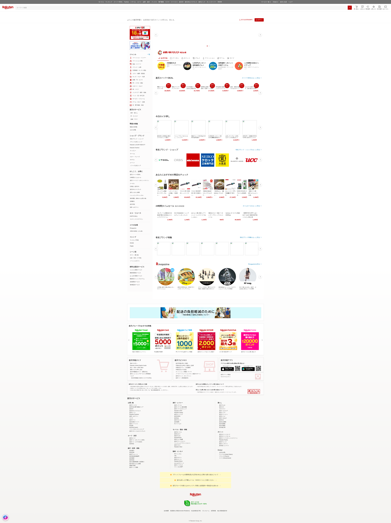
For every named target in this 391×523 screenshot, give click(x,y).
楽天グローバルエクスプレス (137, 449)
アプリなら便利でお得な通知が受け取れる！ (233, 363)
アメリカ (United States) (226, 472)
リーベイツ (174, 2)
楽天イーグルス (178, 483)
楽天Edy (131, 461)
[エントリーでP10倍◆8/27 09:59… (230, 193)
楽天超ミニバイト (224, 463)
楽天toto (176, 436)
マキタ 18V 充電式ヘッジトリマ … (185, 193)
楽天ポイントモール (224, 454)
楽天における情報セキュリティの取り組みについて (210, 384)
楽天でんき (222, 423)
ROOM (220, 2)
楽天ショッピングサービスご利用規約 (140, 373)
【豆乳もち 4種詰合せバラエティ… (219, 193)
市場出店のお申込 (181, 365)
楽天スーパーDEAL (135, 174)
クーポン (132, 183)
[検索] (350, 8)
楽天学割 (132, 204)
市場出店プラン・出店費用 (183, 367)
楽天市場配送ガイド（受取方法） (139, 371)
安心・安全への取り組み (136, 367)
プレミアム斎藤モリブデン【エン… (161, 193)
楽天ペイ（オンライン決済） (137, 457)
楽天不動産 (222, 443)
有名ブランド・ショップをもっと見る (248, 149)
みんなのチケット (179, 481)
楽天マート (132, 437)
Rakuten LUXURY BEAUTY (137, 144)
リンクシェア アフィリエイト (182, 461)
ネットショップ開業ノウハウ (184, 371)
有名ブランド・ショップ (136, 139)
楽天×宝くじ (177, 437)
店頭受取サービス (135, 282)
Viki (175, 473)
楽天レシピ (222, 434)
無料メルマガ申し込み (136, 369)
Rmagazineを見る (254, 264)
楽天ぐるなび (223, 436)
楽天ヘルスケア (223, 428)
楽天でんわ (177, 453)
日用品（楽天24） (135, 186)
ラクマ (167, 2)
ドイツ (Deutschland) (225, 476)
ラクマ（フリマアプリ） (136, 219)
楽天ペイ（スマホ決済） (136, 459)
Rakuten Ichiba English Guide (138, 365)
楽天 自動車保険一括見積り (136, 479)
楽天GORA (177, 434)
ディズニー (133, 150)
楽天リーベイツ (133, 441)
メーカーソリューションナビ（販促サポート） (188, 373)
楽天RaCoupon (133, 445)
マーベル (132, 153)
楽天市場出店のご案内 (182, 363)
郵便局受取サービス (135, 273)
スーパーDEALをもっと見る (251, 78)
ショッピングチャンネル (136, 195)
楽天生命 (131, 477)
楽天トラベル (178, 423)
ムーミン (132, 162)
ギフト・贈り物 (134, 255)
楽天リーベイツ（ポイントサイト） (139, 180)
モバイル (101, 2)
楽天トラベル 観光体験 (180, 425)
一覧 (148, 54)
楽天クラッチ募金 (226, 374)
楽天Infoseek (177, 455)
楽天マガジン (178, 475)
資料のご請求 (190, 365)
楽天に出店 (283, 2)
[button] (362, 8)
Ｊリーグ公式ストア (135, 165)
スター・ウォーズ (135, 156)
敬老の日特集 (133, 127)
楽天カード (132, 456)
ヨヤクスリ (222, 426)
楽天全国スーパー (134, 439)
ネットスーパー (211, 2)
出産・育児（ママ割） (136, 258)
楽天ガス (221, 425)
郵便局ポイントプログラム (137, 279)
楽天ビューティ (223, 432)
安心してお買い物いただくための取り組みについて (210, 389)
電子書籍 (161, 2)
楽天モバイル (178, 450)
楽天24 (181, 2)
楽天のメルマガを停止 (145, 378)
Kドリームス (177, 441)
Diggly (131, 246)
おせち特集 (133, 130)
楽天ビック (202, 2)
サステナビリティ (226, 376)
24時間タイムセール (135, 177)
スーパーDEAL (118, 2)
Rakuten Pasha (223, 457)
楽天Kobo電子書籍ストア (136, 425)
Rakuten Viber (178, 464)
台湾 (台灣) (222, 470)
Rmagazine (133, 228)
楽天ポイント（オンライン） (184, 376)
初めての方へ (133, 363)
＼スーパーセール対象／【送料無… (173, 193)
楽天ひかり (177, 451)
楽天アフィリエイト (179, 459)
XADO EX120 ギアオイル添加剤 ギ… (242, 193)
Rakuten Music (178, 479)
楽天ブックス (133, 423)
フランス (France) (224, 474)
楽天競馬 (176, 439)
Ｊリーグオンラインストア (136, 447)
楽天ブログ (177, 463)
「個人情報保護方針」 (155, 390)
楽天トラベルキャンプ (180, 426)
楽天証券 (131, 470)
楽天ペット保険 (133, 485)
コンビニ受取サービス (136, 270)
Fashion (126, 2)
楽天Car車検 (222, 439)
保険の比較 (132, 483)
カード (139, 2)
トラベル (133, 2)
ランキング (108, 2)
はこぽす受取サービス (136, 276)
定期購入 (132, 201)
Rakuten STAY (178, 428)
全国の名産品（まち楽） (136, 231)
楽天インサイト (223, 461)
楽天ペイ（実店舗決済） (182, 378)
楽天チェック (223, 459)
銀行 (148, 2)
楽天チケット (178, 477)
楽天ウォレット (133, 472)
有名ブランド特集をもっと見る (250, 237)
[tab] (163, 58)
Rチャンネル (177, 471)
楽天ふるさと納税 (135, 192)
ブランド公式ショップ (136, 142)
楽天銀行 (131, 468)
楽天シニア (222, 430)
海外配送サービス (135, 284)
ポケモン (132, 159)
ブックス (154, 2)
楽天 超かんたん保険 (135, 481)
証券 (144, 2)
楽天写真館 (222, 441)
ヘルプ (290, 2)
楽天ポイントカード (224, 452)
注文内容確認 (134, 378)
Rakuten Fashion (134, 147)
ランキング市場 (134, 240)
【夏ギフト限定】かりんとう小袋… (253, 193)
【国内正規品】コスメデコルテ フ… (207, 193)
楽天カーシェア (178, 432)
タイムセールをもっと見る (251, 206)
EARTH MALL (134, 216)
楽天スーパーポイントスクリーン (228, 456)
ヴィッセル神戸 (178, 484)
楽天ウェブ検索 (178, 457)
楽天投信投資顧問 (134, 474)
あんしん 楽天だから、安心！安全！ (254, 391)
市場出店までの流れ (181, 369)
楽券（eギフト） (134, 207)
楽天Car (221, 437)
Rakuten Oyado (178, 430)
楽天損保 (131, 476)
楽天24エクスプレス (191, 2)
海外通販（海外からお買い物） (138, 198)
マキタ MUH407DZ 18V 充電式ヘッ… (196, 193)
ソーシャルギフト (135, 261)
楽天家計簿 (222, 445)
